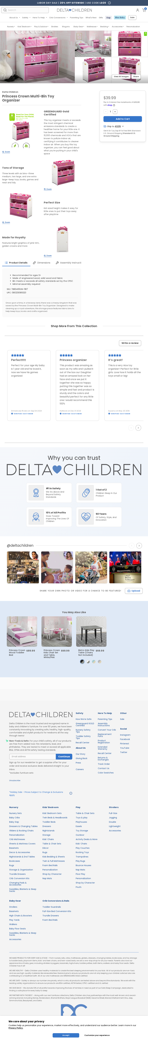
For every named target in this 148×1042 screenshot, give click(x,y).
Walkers (13, 924)
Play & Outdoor (40, 26)
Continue (64, 756)
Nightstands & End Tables (22, 856)
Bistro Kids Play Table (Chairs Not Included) (86, 652)
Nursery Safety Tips (83, 730)
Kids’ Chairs (48, 839)
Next (139, 428)
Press (78, 762)
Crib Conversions (57, 17)
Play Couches (82, 848)
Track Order (104, 764)
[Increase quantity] (115, 111)
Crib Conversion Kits (19, 878)
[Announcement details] (70, 794)
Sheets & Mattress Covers (22, 843)
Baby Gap (14, 821)
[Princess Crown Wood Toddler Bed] (22, 631)
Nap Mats (47, 878)
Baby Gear (78, 26)
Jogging (113, 817)
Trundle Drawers (17, 874)
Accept (65, 1035)
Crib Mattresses (17, 839)
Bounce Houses (83, 865)
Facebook (125, 739)
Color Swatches (106, 772)
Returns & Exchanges (103, 758)
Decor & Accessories (19, 852)
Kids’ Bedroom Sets (52, 813)
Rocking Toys (82, 852)
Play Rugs (80, 861)
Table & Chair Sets (51, 843)
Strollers (54, 26)
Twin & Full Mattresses (53, 861)
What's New (91, 17)
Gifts (101, 17)
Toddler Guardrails (51, 906)
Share (136, 76)
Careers (80, 769)
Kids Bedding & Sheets (53, 856)
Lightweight (115, 826)
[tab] (16, 262)
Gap (108, 17)
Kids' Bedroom (24, 26)
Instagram (125, 734)
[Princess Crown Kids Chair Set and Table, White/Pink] (56, 631)
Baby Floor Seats (17, 928)
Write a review (130, 343)
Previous (131, 428)
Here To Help (39, 17)
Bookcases (14, 861)
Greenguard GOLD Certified (85, 724)
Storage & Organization (21, 869)
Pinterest (124, 743)
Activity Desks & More (86, 839)
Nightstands (48, 830)
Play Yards (14, 920)
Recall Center (82, 742)
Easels (79, 826)
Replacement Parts (105, 735)
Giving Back (81, 758)
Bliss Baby (120, 17)
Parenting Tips (76, 17)
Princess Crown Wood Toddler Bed (17, 652)
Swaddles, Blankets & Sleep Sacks (22, 890)
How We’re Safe (83, 719)
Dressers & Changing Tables (23, 826)
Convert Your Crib (107, 729)
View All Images (121, 76)
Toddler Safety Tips (83, 737)
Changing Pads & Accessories (18, 883)
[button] (82, 661)
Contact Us (103, 768)
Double (112, 821)
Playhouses (81, 821)
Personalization (133, 26)
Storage (46, 835)
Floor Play (80, 874)
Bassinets (14, 848)
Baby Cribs (14, 817)
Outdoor (80, 835)
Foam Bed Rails (50, 865)
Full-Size (113, 813)
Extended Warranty (102, 747)
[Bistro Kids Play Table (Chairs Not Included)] (91, 631)
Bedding (104, 26)
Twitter (123, 752)
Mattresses (91, 26)
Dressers (46, 826)
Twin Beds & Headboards (54, 817)
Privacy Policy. (16, 1028)
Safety (25, 17)
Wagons (66, 26)
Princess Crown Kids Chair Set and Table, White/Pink (52, 654)
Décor (45, 848)
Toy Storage (82, 830)
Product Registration (104, 741)
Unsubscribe (14, 780)
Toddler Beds (49, 821)
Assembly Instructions (104, 724)
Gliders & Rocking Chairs (21, 830)
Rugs (11, 865)
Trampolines (82, 856)
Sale (132, 17)
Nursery (10, 26)
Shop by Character (52, 874)
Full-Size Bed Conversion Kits (56, 911)
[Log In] (137, 10)
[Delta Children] (40, 715)
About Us (13, 17)
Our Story (80, 754)
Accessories (117, 26)
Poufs (78, 887)
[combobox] (25, 10)
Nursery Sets (15, 813)
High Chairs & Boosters (20, 915)
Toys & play (81, 817)
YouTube (124, 747)
